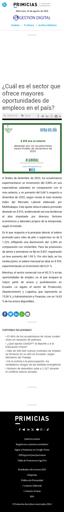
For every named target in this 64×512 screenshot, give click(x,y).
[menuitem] (17, 25)
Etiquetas (32, 475)
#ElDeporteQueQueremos (32, 455)
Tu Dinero (29, 25)
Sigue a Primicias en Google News (32, 450)
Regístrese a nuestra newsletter (32, 444)
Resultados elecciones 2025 (32, 470)
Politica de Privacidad (32, 480)
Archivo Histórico (47, 25)
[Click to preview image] (32, 148)
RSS (32, 497)
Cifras (27, 115)
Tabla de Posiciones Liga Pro (32, 461)
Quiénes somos (32, 439)
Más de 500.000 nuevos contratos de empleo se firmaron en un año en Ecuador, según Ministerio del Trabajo (33, 354)
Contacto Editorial (32, 486)
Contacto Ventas (32, 491)
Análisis (15, 25)
